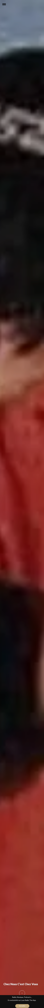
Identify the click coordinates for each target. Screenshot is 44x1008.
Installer (22, 1006)
